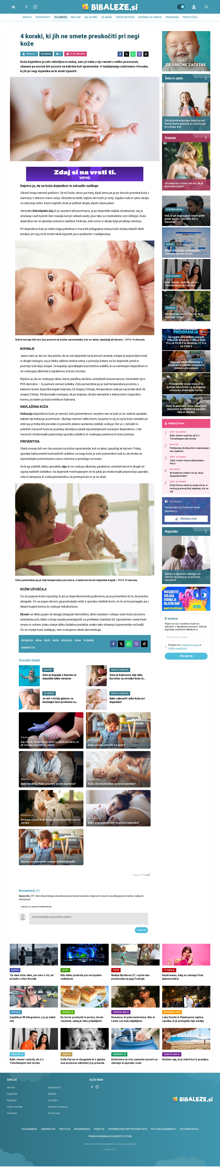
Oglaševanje (29, 1129)
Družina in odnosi (150, 17)
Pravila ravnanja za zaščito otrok (110, 1136)
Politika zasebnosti (163, 1129)
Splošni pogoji (189, 1129)
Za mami (106, 17)
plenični (88, 640)
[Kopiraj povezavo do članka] (145, 54)
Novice (27, 17)
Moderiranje (82, 1129)
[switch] (181, 6)
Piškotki (99, 1129)
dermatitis (28, 647)
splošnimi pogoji (190, 645)
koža (56, 640)
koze (47, 640)
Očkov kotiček (125, 17)
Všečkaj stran (188, 518)
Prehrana (172, 17)
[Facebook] (26, 7)
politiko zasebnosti (177, 648)
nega (39, 640)
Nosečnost (43, 17)
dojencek (27, 640)
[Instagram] (35, 7)
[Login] (193, 7)
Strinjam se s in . (184, 647)
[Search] (206, 7)
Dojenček (60, 17)
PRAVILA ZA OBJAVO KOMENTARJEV (36, 907)
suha (78, 640)
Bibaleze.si (31, 54)
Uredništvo (48, 1129)
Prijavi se (141, 930)
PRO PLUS (64, 1129)
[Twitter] (126, 54)
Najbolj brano (176, 423)
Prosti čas (190, 17)
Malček (76, 17)
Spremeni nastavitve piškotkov (127, 1129)
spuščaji (66, 640)
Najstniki (91, 17)
